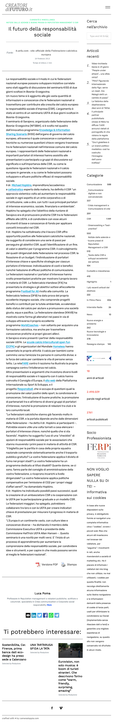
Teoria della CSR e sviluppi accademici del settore (98, 258)
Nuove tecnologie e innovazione (96, 333)
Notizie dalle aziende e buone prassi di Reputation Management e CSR (42, 23)
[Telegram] (56, 616)
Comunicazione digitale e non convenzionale (95, 193)
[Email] (28, 616)
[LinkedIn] (33, 616)
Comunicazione (94, 184)
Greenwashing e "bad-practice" (99, 227)
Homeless (59, 346)
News (89, 314)
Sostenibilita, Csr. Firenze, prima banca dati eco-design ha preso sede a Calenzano (14, 652)
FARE (25, 363)
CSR (89, 219)
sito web (50, 380)
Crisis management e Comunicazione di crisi (99, 207)
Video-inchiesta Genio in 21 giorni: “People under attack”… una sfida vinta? (101, 70)
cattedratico (15, 189)
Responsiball (25, 389)
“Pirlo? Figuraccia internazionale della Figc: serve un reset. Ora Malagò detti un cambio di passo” (100, 89)
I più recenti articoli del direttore (98, 289)
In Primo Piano (94, 300)
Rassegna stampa (95, 344)
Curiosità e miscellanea (42, 20)
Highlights (92, 282)
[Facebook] (45, 616)
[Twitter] (39, 616)
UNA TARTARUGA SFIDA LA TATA (41, 646)
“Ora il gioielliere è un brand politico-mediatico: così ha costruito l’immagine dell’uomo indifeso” (101, 152)
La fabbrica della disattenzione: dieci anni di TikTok (101, 104)
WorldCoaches (29, 325)
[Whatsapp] (51, 616)
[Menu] (108, 7)
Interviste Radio (94, 307)
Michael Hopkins (21, 185)
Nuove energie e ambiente (95, 322)
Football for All (30, 291)
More (49, 605)
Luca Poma (42, 593)
